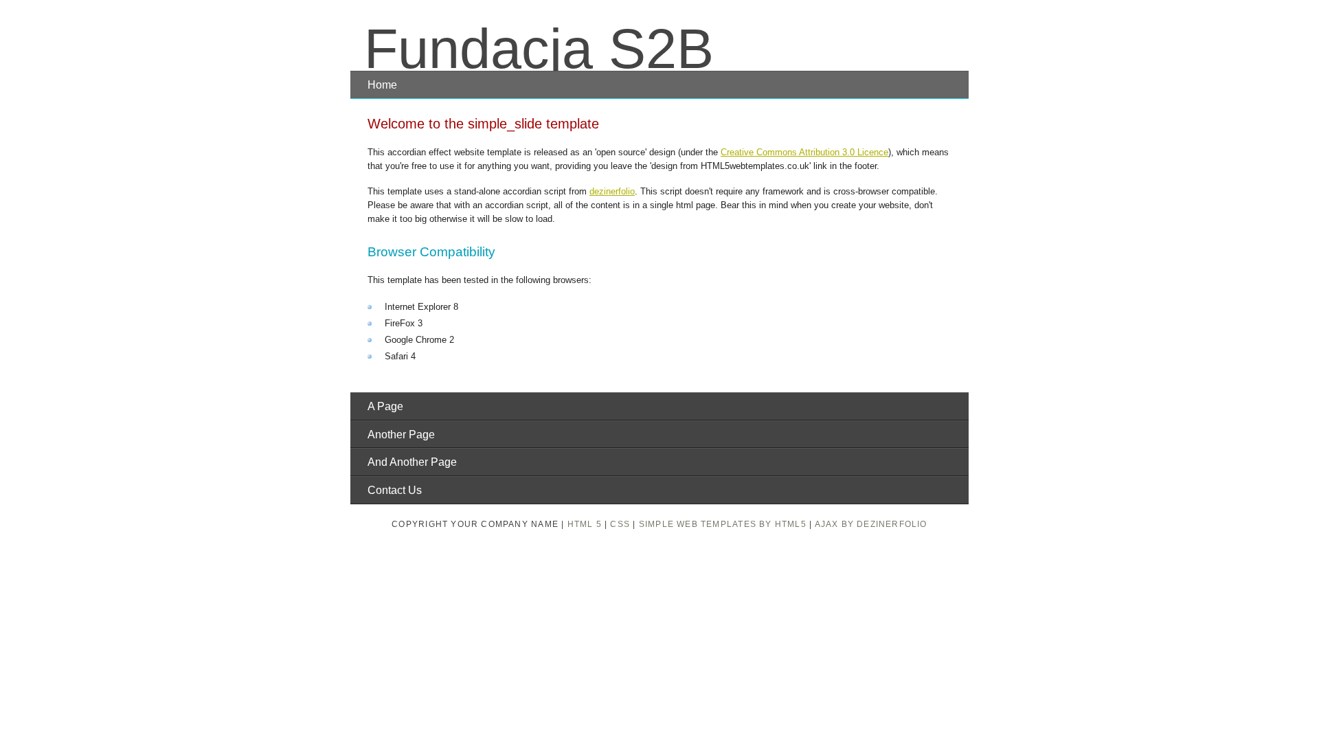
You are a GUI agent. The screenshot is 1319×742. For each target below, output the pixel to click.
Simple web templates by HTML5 (723, 524)
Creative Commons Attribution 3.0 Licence (804, 152)
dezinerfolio (612, 191)
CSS (620, 524)
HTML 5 (584, 524)
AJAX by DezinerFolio (871, 524)
